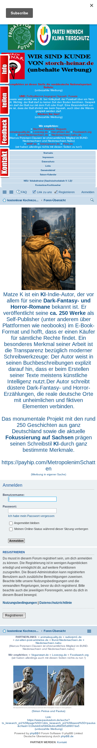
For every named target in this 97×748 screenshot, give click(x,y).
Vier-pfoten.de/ (60, 131)
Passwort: (10, 506)
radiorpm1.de (73, 636)
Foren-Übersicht (55, 630)
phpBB (34, 733)
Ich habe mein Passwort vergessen (31, 516)
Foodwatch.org (82, 131)
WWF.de (32, 143)
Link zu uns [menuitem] (44, 192)
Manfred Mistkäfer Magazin (50, 128)
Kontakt (62, 742)
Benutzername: (14, 494)
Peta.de (68, 143)
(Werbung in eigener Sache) (48, 474)
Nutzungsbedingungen (20, 603)
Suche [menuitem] (92, 201)
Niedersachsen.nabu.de (66, 134)
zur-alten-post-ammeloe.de (31, 639)
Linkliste (11, 192)
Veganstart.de (40, 654)
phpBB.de (67, 736)
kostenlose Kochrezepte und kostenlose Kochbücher (23, 630)
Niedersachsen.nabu (48, 642)
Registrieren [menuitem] (67, 192)
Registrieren (14, 615)
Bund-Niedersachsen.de (33, 134)
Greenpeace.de (50, 143)
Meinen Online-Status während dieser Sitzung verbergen (50, 528)
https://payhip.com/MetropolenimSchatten (48, 465)
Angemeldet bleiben (26, 523)
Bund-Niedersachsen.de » (68, 639)
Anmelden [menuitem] (87, 192)
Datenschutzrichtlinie (55, 603)
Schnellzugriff (5, 192)
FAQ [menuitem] (24, 192)
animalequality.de (51, 636)
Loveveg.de (40, 131)
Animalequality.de (19, 131)
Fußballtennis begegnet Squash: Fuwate (48, 96)
